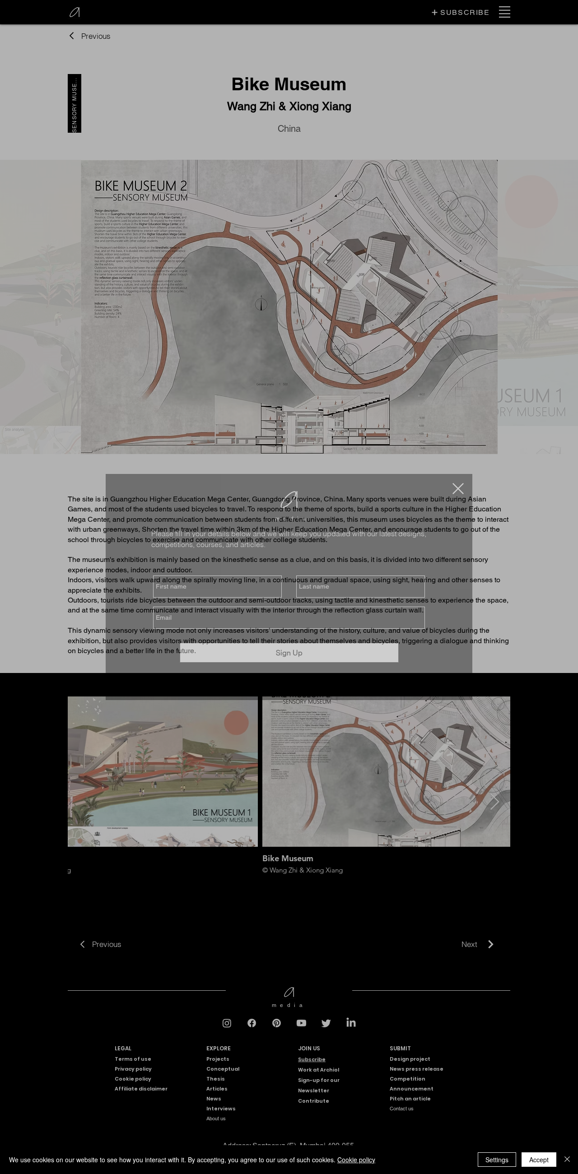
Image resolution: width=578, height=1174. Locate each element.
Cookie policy (356, 1159)
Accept (539, 1159)
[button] (458, 488)
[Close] (567, 1159)
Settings (496, 1159)
